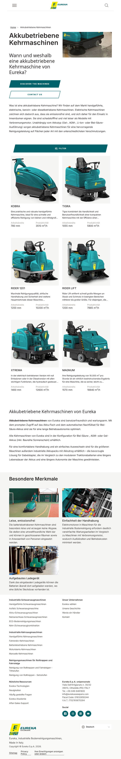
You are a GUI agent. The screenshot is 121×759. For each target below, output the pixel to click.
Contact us (35, 94)
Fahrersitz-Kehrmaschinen (21, 640)
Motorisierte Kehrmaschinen (22, 649)
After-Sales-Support (19, 703)
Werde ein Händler (71, 612)
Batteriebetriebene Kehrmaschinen (25, 645)
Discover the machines (34, 84)
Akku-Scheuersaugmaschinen (23, 612)
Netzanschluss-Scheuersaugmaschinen (28, 617)
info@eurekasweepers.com (75, 694)
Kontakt (66, 617)
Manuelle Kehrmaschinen (21, 653)
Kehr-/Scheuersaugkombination (24, 625)
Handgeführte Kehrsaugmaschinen (25, 636)
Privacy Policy (24, 752)
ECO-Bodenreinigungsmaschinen (25, 621)
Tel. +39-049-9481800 (73, 691)
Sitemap (13, 753)
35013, (65, 688)
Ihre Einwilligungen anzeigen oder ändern (49, 752)
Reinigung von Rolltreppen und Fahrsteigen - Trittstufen (30, 669)
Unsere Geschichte (71, 608)
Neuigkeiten (15, 690)
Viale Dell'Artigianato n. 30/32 (77, 684)
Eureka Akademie (17, 699)
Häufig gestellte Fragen (20, 694)
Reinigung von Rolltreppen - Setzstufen (28, 675)
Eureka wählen (69, 604)
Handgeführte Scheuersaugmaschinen (27, 604)
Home (13, 27)
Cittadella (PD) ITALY (80, 688)
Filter (62, 148)
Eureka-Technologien (19, 686)
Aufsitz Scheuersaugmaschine (23, 608)
